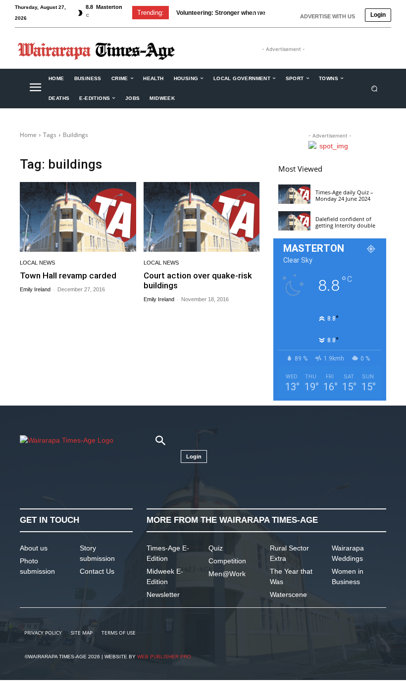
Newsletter (163, 594)
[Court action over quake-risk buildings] (202, 217)
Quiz (215, 548)
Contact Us (97, 571)
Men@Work (227, 574)
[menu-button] (35, 88)
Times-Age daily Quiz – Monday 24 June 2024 (344, 195)
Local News (37, 263)
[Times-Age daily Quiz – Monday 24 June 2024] (294, 194)
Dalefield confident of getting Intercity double (345, 222)
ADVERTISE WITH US (327, 16)
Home (28, 135)
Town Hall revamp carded (68, 275)
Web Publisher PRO (164, 656)
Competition (227, 561)
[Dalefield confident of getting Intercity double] (294, 220)
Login (378, 14)
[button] (374, 88)
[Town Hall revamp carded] (78, 217)
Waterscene (288, 594)
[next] (269, 12)
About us (34, 548)
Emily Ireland (35, 289)
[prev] (253, 12)
